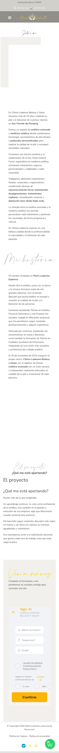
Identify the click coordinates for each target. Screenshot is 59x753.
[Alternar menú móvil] (10, 17)
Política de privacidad (39, 736)
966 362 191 (23, 8)
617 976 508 (39, 8)
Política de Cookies (18, 736)
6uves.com (29, 729)
